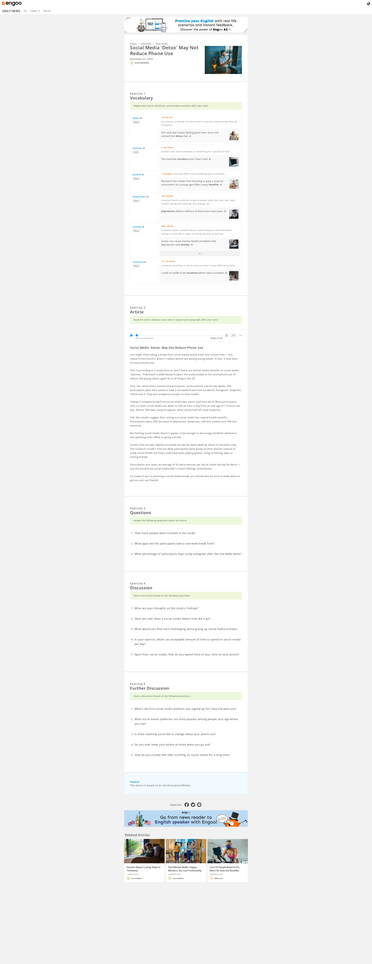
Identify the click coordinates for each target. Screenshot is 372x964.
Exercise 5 (137, 684)
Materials (47, 11)
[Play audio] (141, 118)
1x (233, 335)
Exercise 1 (137, 93)
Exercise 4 (137, 583)
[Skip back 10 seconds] (226, 335)
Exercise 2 (137, 307)
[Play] (131, 335)
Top (25, 11)
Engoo (133, 43)
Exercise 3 (137, 508)
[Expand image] (223, 60)
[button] (200, 253)
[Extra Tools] (240, 335)
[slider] (137, 335)
